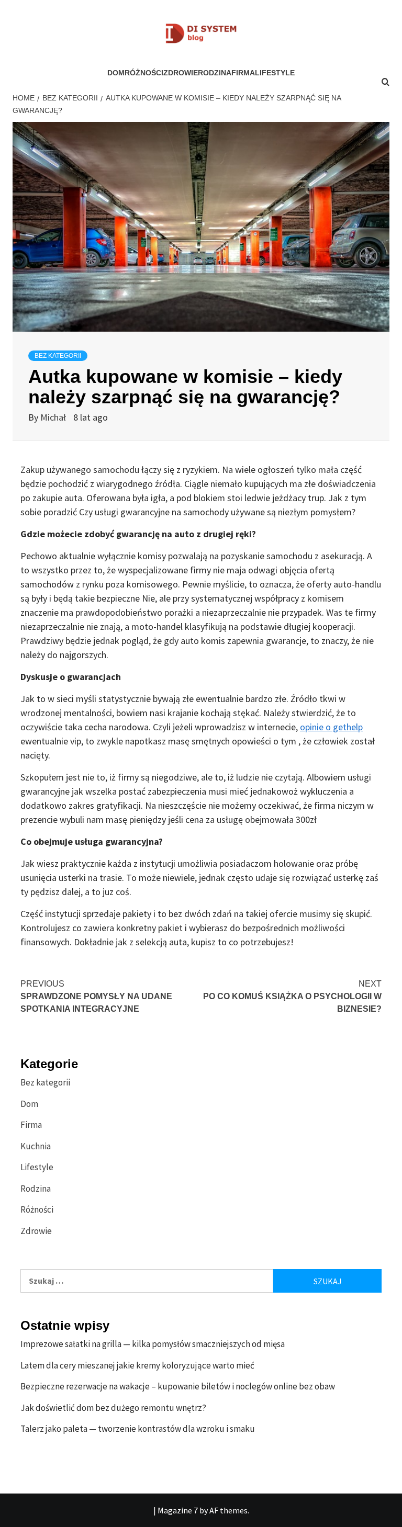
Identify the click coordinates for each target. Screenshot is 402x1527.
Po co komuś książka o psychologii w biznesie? (292, 996)
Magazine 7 (178, 1510)
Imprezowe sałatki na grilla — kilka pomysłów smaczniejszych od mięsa (152, 1344)
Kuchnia (35, 1146)
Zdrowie (180, 73)
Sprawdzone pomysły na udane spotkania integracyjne (96, 996)
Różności (144, 73)
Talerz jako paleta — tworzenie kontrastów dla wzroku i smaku (137, 1428)
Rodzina (214, 73)
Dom (116, 73)
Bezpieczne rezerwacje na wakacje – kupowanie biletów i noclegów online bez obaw (177, 1386)
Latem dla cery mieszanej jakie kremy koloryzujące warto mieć (137, 1365)
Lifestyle (275, 73)
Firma (243, 73)
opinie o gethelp (331, 727)
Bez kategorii (58, 355)
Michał (54, 417)
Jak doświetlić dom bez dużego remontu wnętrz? (113, 1407)
